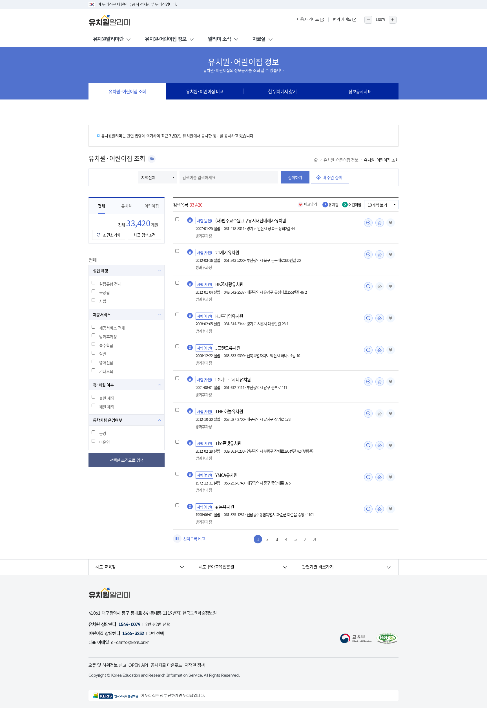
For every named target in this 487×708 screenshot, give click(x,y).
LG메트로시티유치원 (233, 379)
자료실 (259, 39)
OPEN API (139, 665)
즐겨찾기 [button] (390, 222)
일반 (102, 354)
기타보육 (106, 371)
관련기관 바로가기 (317, 567)
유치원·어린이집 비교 (204, 91)
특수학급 (106, 345)
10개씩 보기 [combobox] (377, 205)
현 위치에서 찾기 (282, 91)
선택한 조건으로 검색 (126, 460)
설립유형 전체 (110, 284)
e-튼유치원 (224, 507)
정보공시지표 (359, 91)
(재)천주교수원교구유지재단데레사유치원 (250, 220)
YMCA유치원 (226, 475)
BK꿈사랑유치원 (229, 284)
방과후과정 (108, 336)
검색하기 (295, 177)
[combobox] (229, 177)
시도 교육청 (106, 567)
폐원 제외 (106, 407)
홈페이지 (379, 222)
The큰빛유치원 (228, 443)
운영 (102, 433)
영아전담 (106, 362)
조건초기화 (111, 235)
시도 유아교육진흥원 (216, 567)
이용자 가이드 (308, 19)
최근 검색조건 (144, 235)
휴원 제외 (106, 398)
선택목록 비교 (194, 538)
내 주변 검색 (332, 177)
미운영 (104, 442)
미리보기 (368, 222)
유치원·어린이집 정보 (166, 39)
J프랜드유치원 (227, 348)
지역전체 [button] (148, 177)
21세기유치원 (227, 252)
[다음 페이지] (305, 539)
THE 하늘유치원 (229, 411)
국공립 (104, 292)
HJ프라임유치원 (229, 316)
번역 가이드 (342, 19)
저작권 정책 (195, 665)
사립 (102, 301)
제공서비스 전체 (112, 328)
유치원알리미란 (108, 39)
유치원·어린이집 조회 (127, 91)
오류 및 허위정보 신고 (107, 665)
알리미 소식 (219, 39)
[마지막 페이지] (314, 539)
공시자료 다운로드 (166, 665)
